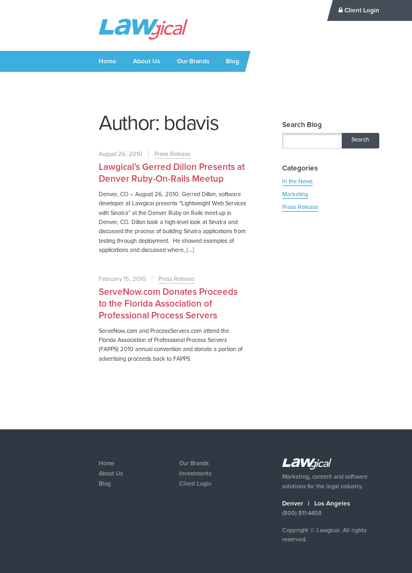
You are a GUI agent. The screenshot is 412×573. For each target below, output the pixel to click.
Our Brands (193, 61)
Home (107, 61)
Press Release (172, 154)
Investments (195, 473)
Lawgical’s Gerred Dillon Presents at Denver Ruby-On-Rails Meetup (172, 172)
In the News (297, 181)
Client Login (361, 10)
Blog (232, 61)
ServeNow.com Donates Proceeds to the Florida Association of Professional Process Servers (168, 303)
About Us (146, 61)
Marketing (295, 194)
